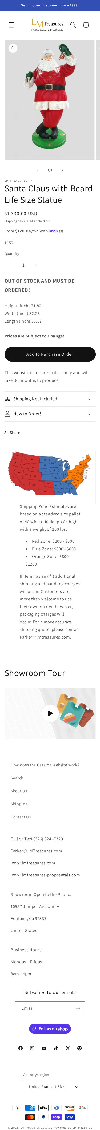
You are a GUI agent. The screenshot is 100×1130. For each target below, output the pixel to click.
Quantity (12, 253)
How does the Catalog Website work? (45, 764)
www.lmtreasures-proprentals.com (45, 875)
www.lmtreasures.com (33, 863)
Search (17, 777)
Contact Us (21, 817)
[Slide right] (62, 170)
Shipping (11, 221)
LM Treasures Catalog (36, 1127)
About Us (19, 790)
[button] (11, 24)
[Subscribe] (78, 1008)
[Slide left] (37, 170)
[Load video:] (50, 713)
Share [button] (15, 432)
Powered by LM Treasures (72, 1127)
